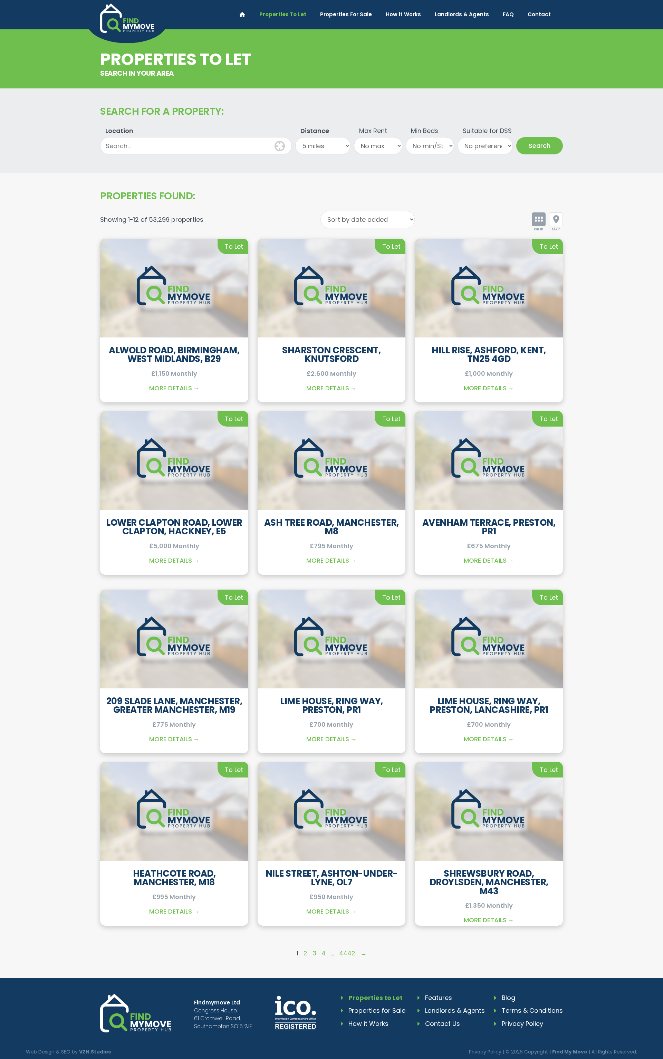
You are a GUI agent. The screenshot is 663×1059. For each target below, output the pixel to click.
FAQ (508, 14)
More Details (170, 388)
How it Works (403, 14)
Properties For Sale (346, 14)
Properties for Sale (376, 1010)
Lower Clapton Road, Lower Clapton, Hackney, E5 (174, 527)
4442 (347, 953)
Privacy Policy (522, 1023)
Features (438, 997)
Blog (508, 997)
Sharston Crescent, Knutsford (331, 354)
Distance (314, 130)
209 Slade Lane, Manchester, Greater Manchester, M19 (174, 705)
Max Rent (373, 130)
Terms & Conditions (532, 1010)
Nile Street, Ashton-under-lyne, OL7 (331, 878)
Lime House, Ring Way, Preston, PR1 (331, 705)
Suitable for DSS (487, 130)
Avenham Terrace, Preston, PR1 (489, 527)
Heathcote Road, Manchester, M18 (174, 878)
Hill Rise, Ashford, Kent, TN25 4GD (489, 354)
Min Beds (424, 130)
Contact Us (442, 1023)
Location (119, 130)
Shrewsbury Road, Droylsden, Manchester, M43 (489, 882)
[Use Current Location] (280, 145)
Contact (539, 14)
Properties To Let (282, 14)
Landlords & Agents (462, 14)
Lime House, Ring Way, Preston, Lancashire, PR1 (489, 705)
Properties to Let (375, 997)
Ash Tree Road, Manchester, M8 (331, 527)
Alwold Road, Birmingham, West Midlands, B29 (174, 354)
